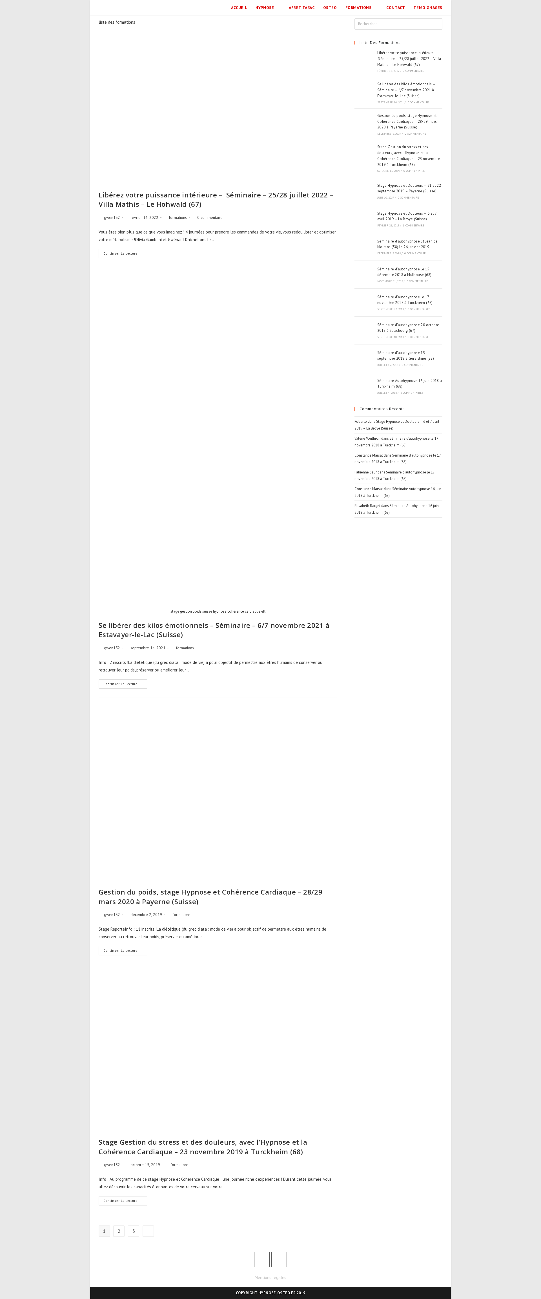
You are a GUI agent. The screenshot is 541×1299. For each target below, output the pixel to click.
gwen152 (112, 217)
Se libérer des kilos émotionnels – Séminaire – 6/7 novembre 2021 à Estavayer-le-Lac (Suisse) (406, 90)
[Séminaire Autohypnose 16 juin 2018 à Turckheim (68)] (364, 386)
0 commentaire (210, 217)
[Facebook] (262, 1259)
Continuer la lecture (125, 252)
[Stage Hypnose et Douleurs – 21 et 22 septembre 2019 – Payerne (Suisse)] (364, 191)
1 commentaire (413, 225)
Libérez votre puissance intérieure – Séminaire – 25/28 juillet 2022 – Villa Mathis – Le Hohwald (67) (409, 58)
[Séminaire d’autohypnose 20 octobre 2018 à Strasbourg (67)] (364, 330)
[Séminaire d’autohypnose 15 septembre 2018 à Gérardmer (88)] (364, 358)
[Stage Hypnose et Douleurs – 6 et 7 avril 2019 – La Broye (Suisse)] (364, 218)
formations (178, 217)
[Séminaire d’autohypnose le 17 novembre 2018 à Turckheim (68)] (364, 302)
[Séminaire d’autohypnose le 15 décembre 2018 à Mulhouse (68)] (364, 274)
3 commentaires (419, 309)
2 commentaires (411, 393)
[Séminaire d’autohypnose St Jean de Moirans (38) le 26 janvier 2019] (364, 246)
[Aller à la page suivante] (148, 1231)
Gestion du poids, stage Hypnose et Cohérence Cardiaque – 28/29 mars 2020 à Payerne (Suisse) (407, 121)
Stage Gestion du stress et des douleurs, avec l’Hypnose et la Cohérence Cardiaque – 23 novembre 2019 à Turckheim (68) (203, 1146)
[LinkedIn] (279, 1259)
